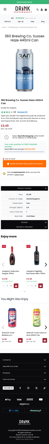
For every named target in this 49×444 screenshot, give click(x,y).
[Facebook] (20, 388)
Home (4, 27)
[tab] (24, 291)
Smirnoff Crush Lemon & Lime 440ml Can (36, 334)
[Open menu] (5, 9)
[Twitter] (36, 388)
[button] (24, 17)
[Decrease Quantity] (4, 285)
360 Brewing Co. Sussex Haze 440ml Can (22, 27)
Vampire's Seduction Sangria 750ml (10, 272)
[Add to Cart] (16, 285)
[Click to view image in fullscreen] (24, 70)
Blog (43, 21)
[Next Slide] (46, 264)
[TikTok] (44, 388)
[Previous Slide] (3, 264)
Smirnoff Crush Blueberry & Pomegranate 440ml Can (10, 336)
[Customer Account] (41, 9)
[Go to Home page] (23, 9)
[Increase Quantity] (11, 285)
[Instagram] (28, 388)
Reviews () (22, 112)
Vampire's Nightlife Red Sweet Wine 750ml (35, 272)
